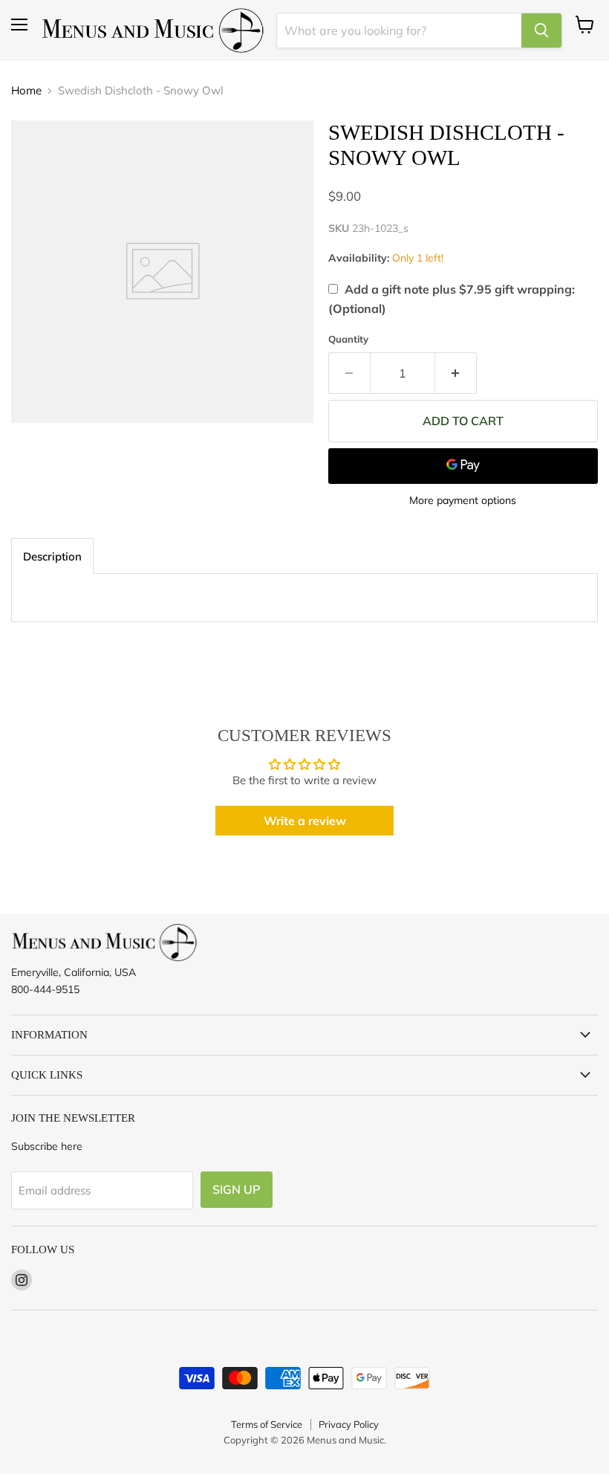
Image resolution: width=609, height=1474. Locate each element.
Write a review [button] (305, 820)
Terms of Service (266, 1424)
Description (52, 556)
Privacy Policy (349, 1424)
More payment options (462, 500)
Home (26, 90)
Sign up (236, 1189)
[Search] (541, 30)
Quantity (348, 339)
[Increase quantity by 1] (456, 373)
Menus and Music (345, 1440)
